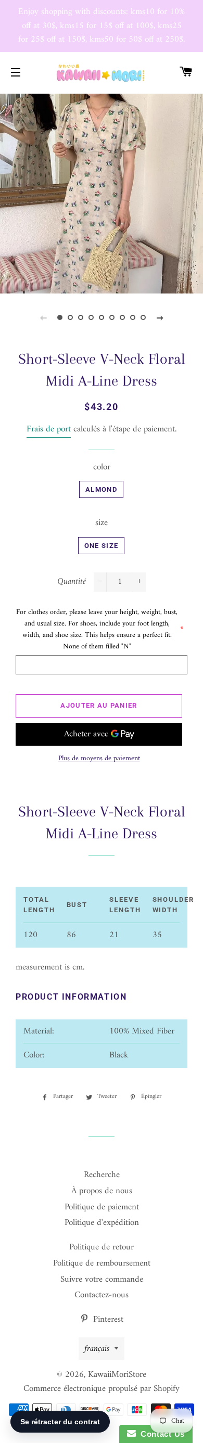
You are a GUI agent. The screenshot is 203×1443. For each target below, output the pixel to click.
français (96, 1349)
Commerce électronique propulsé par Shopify (101, 1389)
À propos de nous (101, 1191)
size (101, 523)
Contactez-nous (101, 1295)
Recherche (102, 1175)
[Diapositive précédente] (43, 318)
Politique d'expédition (102, 1223)
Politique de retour (101, 1247)
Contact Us (160, 1433)
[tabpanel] (101, 192)
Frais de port (49, 429)
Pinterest (107, 1319)
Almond (101, 489)
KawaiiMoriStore (117, 1375)
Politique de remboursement (101, 1263)
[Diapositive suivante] (159, 318)
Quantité (71, 582)
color (101, 468)
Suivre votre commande (101, 1279)
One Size (101, 546)
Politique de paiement (102, 1207)
